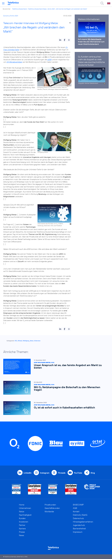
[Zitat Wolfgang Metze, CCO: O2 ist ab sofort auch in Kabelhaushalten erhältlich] (55, 408)
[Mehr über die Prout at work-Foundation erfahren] (92, 489)
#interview (37, 341)
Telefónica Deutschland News (37, 9)
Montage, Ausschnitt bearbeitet (58, 89)
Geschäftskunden (52, 508)
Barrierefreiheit (79, 528)
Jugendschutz (79, 525)
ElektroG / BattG (80, 515)
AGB (75, 508)
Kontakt (76, 511)
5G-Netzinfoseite (94, 39)
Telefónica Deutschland (19, 9)
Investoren (23, 521)
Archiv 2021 (51, 9)
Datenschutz (78, 518)
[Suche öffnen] (102, 3)
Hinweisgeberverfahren (83, 521)
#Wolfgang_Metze (28, 341)
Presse (22, 532)
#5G (16, 341)
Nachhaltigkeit (25, 515)
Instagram (44, 473)
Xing (93, 473)
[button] (60, 40)
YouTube (78, 473)
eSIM (49, 59)
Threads (61, 473)
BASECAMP (78, 504)
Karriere (22, 528)
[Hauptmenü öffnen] (3, 3)
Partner (22, 525)
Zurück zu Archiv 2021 (10, 16)
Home (21, 504)
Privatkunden (50, 504)
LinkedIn (28, 473)
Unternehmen (25, 508)
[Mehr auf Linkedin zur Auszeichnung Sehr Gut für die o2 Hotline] (53, 489)
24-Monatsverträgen (14, 62)
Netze (21, 511)
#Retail (20, 341)
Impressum (77, 532)
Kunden (22, 518)
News (21, 535)
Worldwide (49, 511)
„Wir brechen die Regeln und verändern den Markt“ (71, 9)
